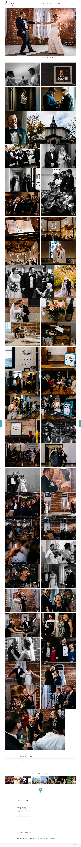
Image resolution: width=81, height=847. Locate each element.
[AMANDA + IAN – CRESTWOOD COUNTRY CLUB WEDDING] (80, 423)
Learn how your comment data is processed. (45, 838)
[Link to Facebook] (70, 3)
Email (19, 815)
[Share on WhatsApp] (58, 760)
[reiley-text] (9, 3)
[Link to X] (74, 3)
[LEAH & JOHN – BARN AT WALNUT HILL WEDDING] (1, 423)
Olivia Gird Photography (47, 60)
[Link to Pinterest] (75, 3)
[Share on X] (22, 760)
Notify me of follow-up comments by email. (27, 829)
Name (19, 811)
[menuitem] (43, 3)
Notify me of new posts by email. (25, 832)
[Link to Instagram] (72, 3)
